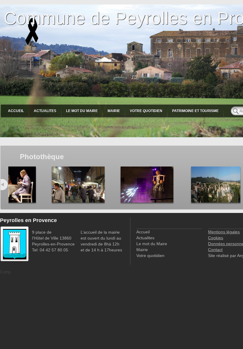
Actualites (45, 111)
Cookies (215, 237)
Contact (215, 249)
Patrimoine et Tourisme (195, 111)
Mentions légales (224, 232)
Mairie (114, 111)
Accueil (16, 111)
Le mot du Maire (82, 111)
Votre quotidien (146, 111)
